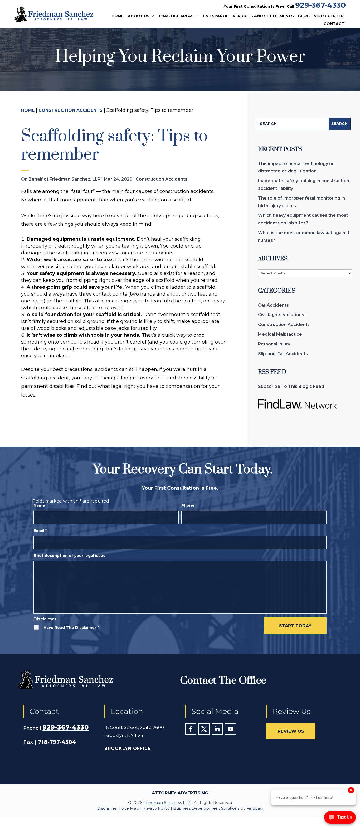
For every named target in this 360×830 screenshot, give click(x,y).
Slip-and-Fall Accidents (283, 353)
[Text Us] (340, 819)
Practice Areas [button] (176, 16)
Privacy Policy (156, 808)
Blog (304, 16)
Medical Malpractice (280, 334)
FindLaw (254, 808)
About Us (138, 16)
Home (117, 16)
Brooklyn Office (127, 748)
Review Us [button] (291, 731)
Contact (334, 24)
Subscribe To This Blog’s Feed (291, 386)
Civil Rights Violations (281, 314)
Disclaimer (45, 618)
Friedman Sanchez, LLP (75, 179)
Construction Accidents (161, 179)
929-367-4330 (320, 5)
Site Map (130, 808)
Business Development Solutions (206, 808)
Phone (187, 505)
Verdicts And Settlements (263, 16)
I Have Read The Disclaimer (70, 627)
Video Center (329, 16)
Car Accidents (273, 305)
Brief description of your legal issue (69, 555)
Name (39, 505)
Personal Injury (274, 343)
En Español (215, 16)
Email (40, 530)
